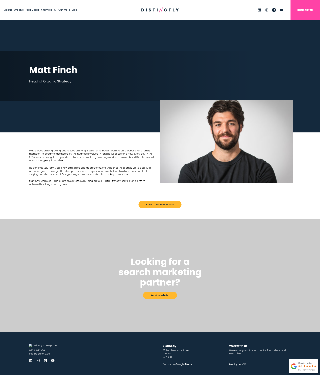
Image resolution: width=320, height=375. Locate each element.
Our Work (64, 9)
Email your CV (237, 364)
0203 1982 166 (37, 350)
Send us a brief (160, 295)
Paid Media (32, 9)
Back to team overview (160, 204)
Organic (19, 9)
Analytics (46, 9)
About (8, 9)
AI (55, 9)
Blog (74, 9)
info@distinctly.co (39, 353)
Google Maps (183, 364)
